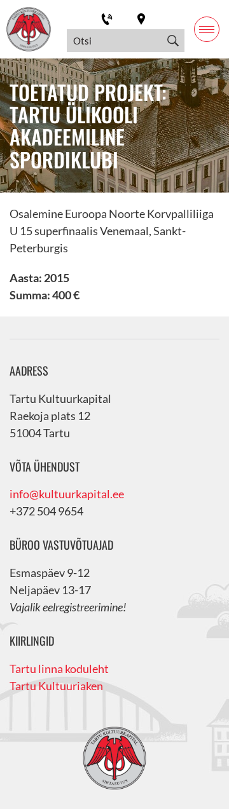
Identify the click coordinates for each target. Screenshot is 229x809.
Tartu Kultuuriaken (56, 686)
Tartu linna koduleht (59, 669)
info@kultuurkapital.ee (67, 494)
